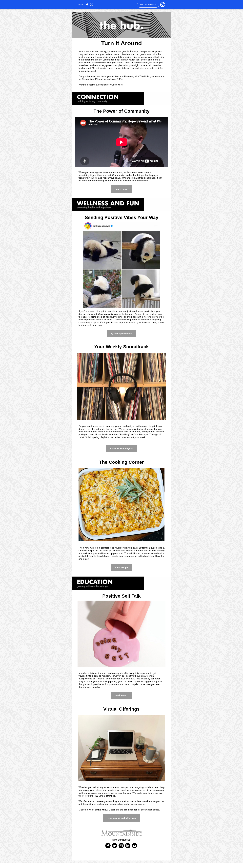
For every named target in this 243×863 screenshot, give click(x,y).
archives (129, 809)
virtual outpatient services (137, 801)
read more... (121, 695)
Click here (117, 84)
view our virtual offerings (121, 818)
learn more (121, 189)
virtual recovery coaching (102, 801)
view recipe (121, 567)
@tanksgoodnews (108, 314)
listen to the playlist (121, 448)
